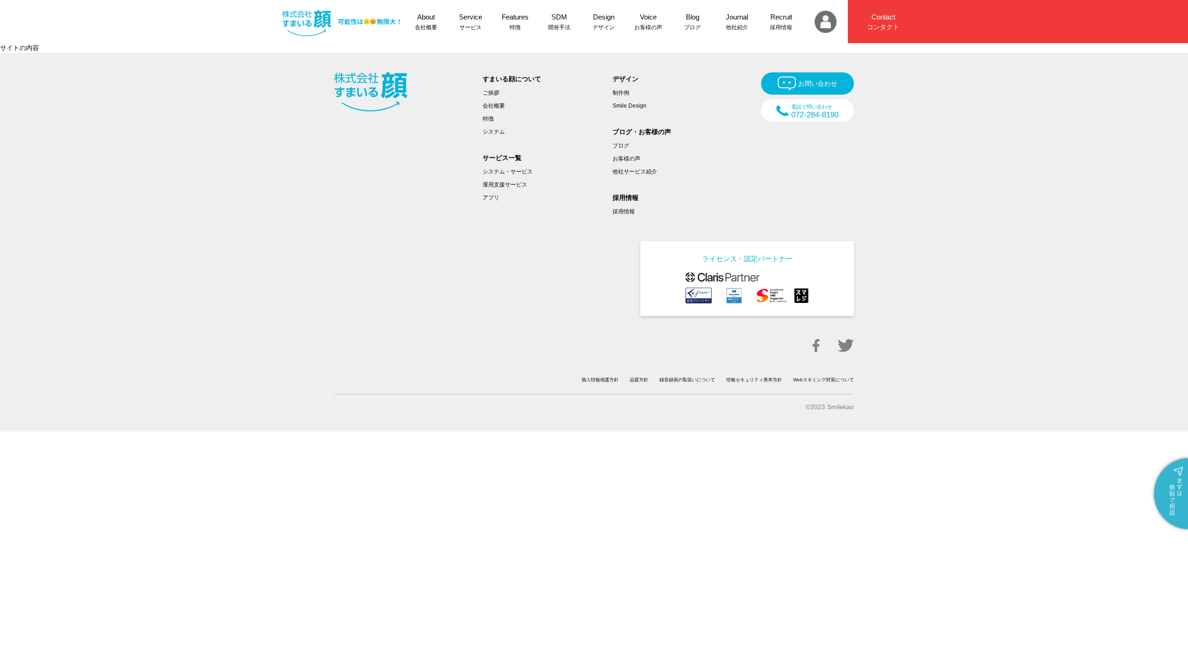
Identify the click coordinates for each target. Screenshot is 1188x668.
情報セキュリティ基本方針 (754, 379)
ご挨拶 (491, 93)
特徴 (488, 119)
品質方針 (639, 379)
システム (494, 131)
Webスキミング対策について (823, 379)
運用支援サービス (505, 184)
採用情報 (624, 211)
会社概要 (494, 106)
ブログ (621, 145)
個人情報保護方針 (600, 379)
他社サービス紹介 (635, 171)
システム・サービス (508, 171)
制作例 (621, 93)
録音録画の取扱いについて (687, 379)
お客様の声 (626, 158)
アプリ (491, 197)
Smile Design (629, 106)
